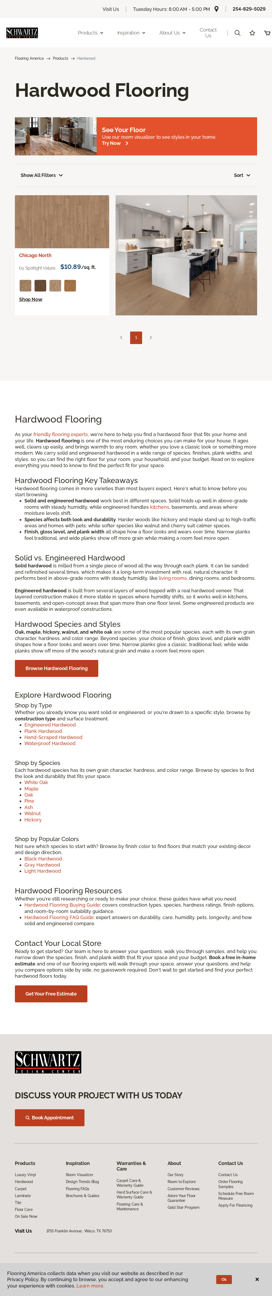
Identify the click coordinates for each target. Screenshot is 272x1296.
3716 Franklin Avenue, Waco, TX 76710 (79, 1231)
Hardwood (24, 1182)
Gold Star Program (184, 1207)
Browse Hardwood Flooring (57, 668)
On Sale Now (26, 1216)
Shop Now (30, 299)
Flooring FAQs (77, 1189)
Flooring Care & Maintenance (130, 1206)
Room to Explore (182, 1182)
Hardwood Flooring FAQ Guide (59, 917)
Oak (28, 795)
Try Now (111, 143)
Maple (31, 788)
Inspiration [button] (128, 33)
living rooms (173, 578)
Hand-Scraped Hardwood (53, 737)
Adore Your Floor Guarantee (182, 1198)
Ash (28, 807)
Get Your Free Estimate (51, 994)
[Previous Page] (121, 338)
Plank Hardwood (43, 731)
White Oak (36, 782)
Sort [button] (238, 175)
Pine (29, 801)
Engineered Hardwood (50, 725)
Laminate (23, 1196)
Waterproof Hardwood (49, 743)
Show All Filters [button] (38, 175)
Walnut (32, 813)
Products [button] (87, 33)
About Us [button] (169, 33)
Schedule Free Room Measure (236, 1196)
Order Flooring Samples (230, 1184)
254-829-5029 (249, 9)
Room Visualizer (79, 1175)
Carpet (21, 1189)
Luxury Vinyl (25, 1175)
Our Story (176, 1175)
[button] (237, 33)
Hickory (33, 820)
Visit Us (111, 9)
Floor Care (24, 1209)
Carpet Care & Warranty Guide (130, 1183)
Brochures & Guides (82, 1196)
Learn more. (90, 1286)
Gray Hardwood (42, 865)
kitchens (159, 507)
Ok (224, 1279)
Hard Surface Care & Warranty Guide (134, 1194)
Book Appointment (53, 1117)
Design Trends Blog (82, 1182)
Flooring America (29, 58)
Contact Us (208, 32)
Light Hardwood (42, 871)
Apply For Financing (235, 1205)
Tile (18, 1203)
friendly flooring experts (60, 434)
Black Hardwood (43, 859)
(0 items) (267, 33)
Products (60, 58)
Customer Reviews (184, 1189)
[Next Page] (150, 338)
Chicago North (35, 255)
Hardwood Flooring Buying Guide (62, 905)
